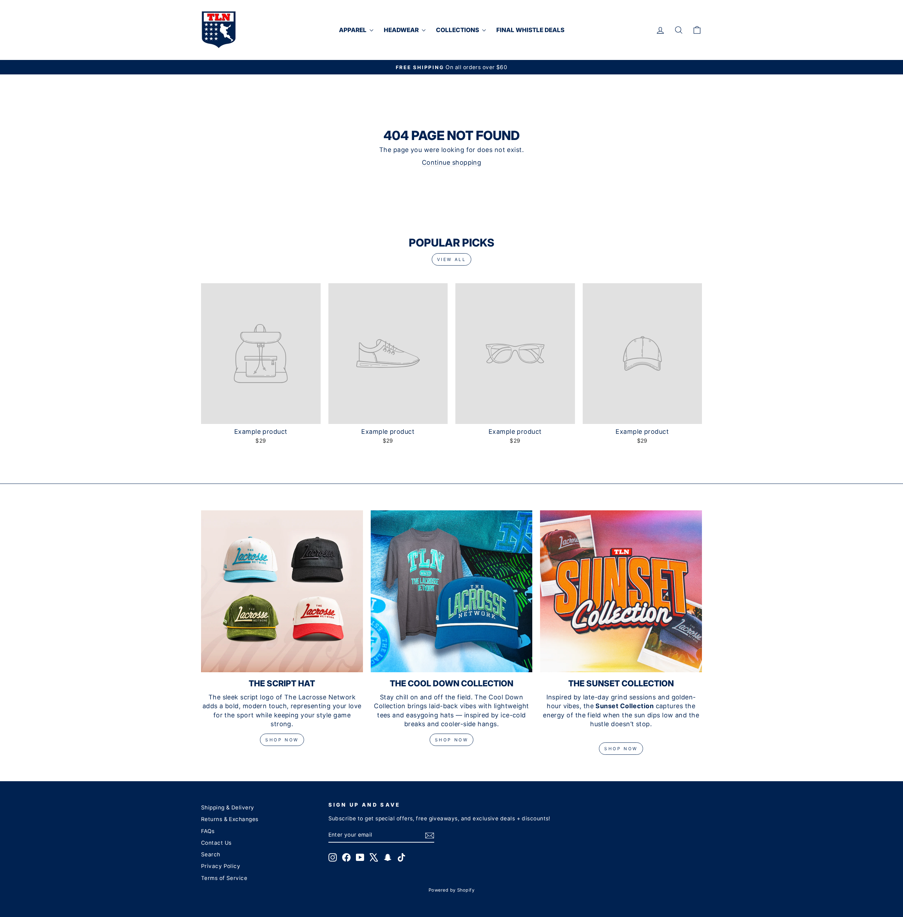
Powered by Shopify (451, 890)
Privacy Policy (220, 866)
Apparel (353, 30)
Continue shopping (451, 162)
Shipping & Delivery (227, 807)
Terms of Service (224, 878)
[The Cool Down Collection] (452, 591)
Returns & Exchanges (230, 819)
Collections (458, 30)
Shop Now (282, 739)
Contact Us (216, 842)
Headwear (402, 30)
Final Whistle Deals (530, 30)
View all (451, 259)
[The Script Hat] (282, 591)
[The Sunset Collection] (621, 591)
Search (210, 854)
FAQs (208, 831)
